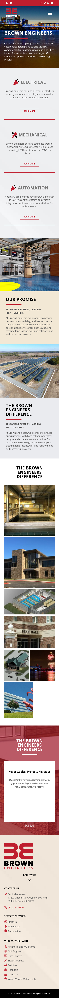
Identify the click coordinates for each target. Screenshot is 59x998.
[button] (50, 13)
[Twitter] (29, 880)
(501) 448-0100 (16, 907)
